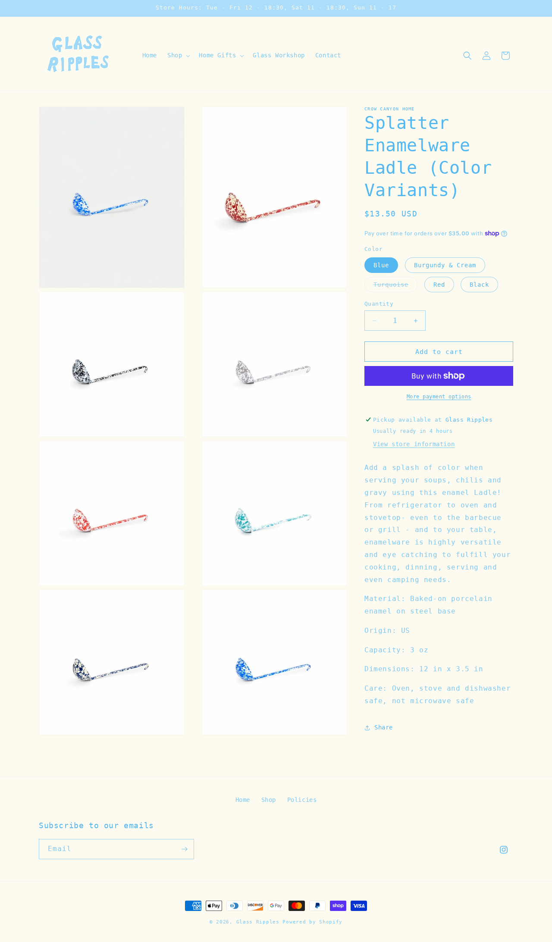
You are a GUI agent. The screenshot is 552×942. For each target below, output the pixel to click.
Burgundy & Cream (445, 265)
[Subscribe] (184, 849)
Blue (381, 265)
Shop (268, 799)
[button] (178, 55)
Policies (302, 799)
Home (242, 799)
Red (439, 284)
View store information (414, 444)
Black (479, 284)
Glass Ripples (257, 922)
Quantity (378, 303)
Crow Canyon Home (389, 108)
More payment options (439, 397)
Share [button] (383, 727)
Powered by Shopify (312, 922)
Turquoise (395, 286)
